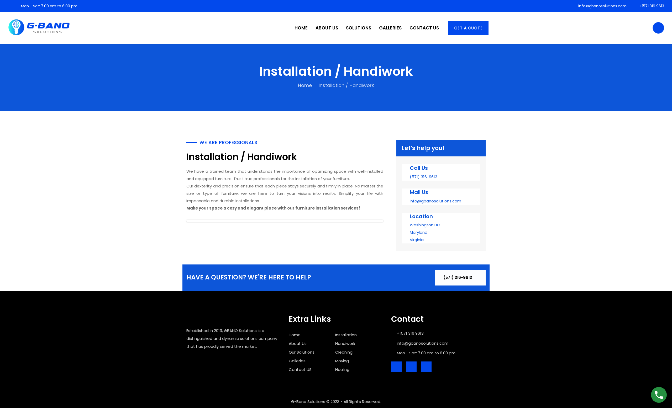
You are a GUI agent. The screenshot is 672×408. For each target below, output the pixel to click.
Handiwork (345, 343)
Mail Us (419, 192)
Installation (346, 335)
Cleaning (344, 352)
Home (305, 85)
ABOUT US (327, 28)
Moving (342, 361)
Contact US (300, 369)
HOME (301, 28)
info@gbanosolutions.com (602, 6)
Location (421, 216)
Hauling (342, 369)
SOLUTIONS (358, 28)
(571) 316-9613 (458, 277)
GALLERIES (390, 28)
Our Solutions (301, 352)
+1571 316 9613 (651, 6)
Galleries (297, 361)
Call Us (419, 168)
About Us (298, 343)
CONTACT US (424, 28)
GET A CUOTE (468, 28)
